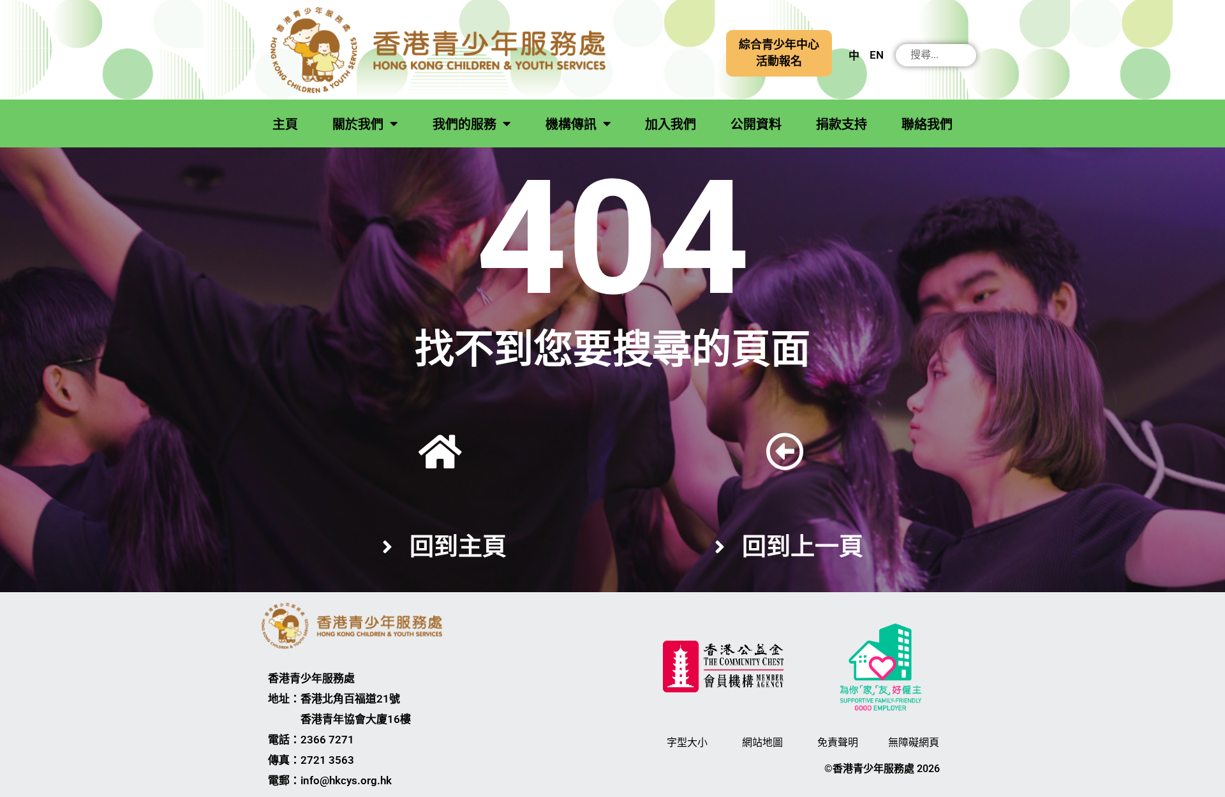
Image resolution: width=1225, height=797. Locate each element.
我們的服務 (464, 124)
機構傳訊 (571, 124)
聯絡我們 (927, 124)
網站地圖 (762, 742)
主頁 (285, 124)
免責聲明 (837, 742)
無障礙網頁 (913, 742)
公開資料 (756, 124)
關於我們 (357, 124)
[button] (779, 53)
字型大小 (687, 742)
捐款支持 (841, 124)
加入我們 (670, 124)
